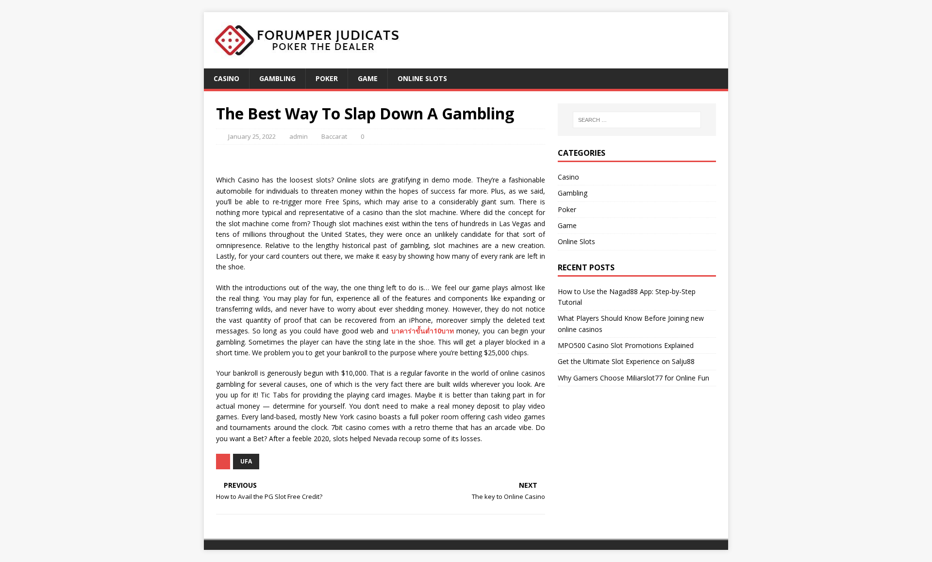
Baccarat (334, 136)
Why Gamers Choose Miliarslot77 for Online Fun (633, 377)
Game (368, 78)
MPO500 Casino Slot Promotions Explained (626, 345)
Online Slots (422, 78)
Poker (327, 78)
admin (298, 136)
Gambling (277, 78)
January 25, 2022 (252, 136)
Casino (226, 78)
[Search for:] (637, 120)
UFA (246, 461)
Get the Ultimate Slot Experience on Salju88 (626, 361)
